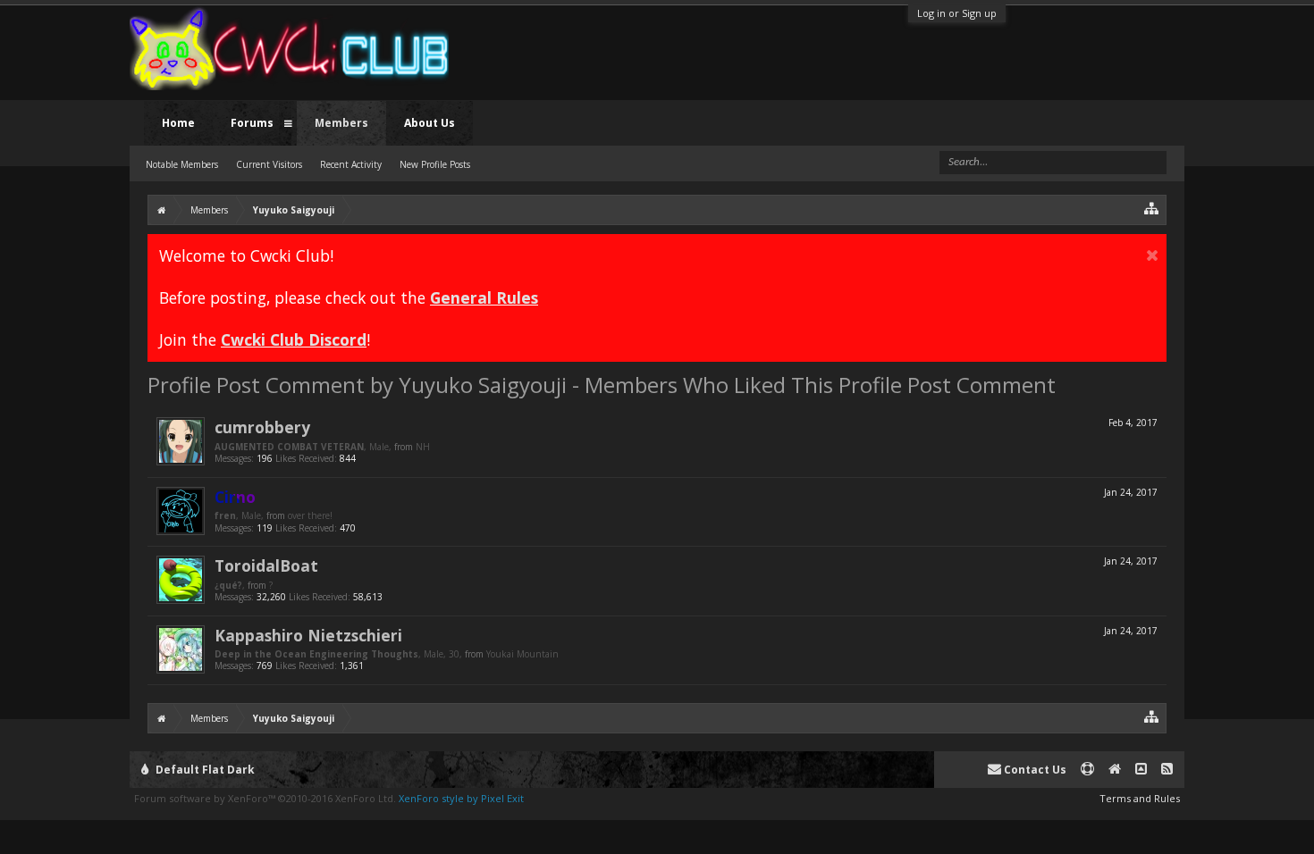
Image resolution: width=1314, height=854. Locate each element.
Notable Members (182, 164)
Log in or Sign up (957, 13)
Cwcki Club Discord (293, 339)
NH (423, 446)
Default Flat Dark (204, 769)
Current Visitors (269, 164)
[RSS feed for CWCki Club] (1167, 770)
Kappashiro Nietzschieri (308, 635)
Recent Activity (351, 164)
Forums (252, 122)
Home (178, 122)
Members (341, 122)
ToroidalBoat (266, 565)
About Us (429, 122)
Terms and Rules (1139, 798)
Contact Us (1033, 769)
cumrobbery (262, 427)
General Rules (484, 297)
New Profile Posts (435, 164)
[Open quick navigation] (1151, 207)
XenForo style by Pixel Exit (461, 798)
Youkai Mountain (522, 654)
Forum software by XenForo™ (265, 798)
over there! (310, 515)
